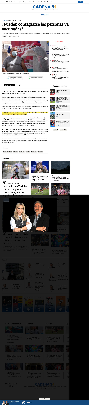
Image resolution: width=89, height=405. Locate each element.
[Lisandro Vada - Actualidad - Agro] (52, 116)
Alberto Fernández (7, 151)
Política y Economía (35, 175)
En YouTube (46, 1)
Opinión (20, 1)
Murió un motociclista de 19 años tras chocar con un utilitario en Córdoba (60, 63)
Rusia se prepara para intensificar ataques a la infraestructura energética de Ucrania (60, 56)
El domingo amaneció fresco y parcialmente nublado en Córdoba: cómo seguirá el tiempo (60, 70)
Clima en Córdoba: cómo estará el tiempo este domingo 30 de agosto (60, 178)
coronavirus (21, 151)
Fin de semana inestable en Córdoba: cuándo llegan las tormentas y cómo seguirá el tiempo (15, 189)
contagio (28, 151)
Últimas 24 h (40, 1)
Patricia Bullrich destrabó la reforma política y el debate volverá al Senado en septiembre (40, 179)
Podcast (55, 129)
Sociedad (5, 20)
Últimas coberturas (33, 1)
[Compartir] (19, 85)
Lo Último (33, 9)
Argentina (38, 9)
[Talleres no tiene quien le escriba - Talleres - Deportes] (52, 92)
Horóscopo (56, 1)
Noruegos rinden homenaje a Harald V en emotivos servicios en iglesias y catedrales (60, 77)
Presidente (15, 151)
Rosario (50, 9)
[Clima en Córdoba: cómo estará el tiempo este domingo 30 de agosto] (60, 167)
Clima (51, 1)
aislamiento (33, 151)
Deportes (11, 1)
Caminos (16, 1)
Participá (80, 1)
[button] (46, 58)
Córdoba (44, 9)
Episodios (57, 93)
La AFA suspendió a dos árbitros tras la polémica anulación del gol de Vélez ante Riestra (60, 48)
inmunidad (40, 151)
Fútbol (55, 45)
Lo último (60, 41)
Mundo (56, 9)
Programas (25, 1)
